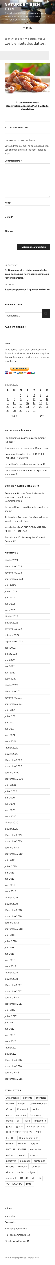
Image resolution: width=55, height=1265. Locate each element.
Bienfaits (41, 1097)
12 (47, 399)
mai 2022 (10, 666)
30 (27, 411)
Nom (8, 202)
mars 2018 (10, 966)
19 (47, 403)
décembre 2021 (13, 691)
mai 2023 (10, 604)
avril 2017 (10, 1035)
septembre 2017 (13, 1003)
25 (40, 407)
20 (7, 407)
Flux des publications (16, 1228)
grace (9, 1126)
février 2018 (11, 972)
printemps (39, 1161)
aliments (27, 1097)
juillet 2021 (10, 716)
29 (20, 411)
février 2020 (11, 822)
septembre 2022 (14, 641)
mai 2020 (10, 804)
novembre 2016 (13, 1066)
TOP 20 (24, 1178)
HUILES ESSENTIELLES (19, 1132)
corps (9, 1115)
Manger (22, 1143)
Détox (9, 1120)
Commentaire (13, 160)
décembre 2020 (13, 760)
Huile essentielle (36, 1126)
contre (35, 1109)
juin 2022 (10, 660)
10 (34, 399)
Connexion (10, 1222)
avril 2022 (10, 672)
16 (27, 403)
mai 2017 (9, 1029)
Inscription (10, 1216)
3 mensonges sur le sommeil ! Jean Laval (26, 448)
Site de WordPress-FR (17, 1241)
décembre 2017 (13, 985)
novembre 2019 (13, 841)
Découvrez (35, 1115)
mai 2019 (10, 878)
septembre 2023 (14, 579)
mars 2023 (10, 610)
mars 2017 (10, 1041)
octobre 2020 (12, 772)
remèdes (36, 1166)
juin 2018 (10, 947)
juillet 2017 (10, 1016)
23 (27, 407)
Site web (9, 231)
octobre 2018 (12, 922)
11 (41, 399)
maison (10, 1143)
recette (10, 1166)
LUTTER (10, 1138)
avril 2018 (10, 960)
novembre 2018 (13, 916)
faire (27, 1120)
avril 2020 (10, 810)
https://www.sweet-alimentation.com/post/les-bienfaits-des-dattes (28, 106)
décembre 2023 (13, 566)
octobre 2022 (12, 635)
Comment (22, 1109)
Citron (9, 1109)
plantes (34, 1155)
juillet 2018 (11, 941)
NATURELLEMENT (16, 1149)
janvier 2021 (11, 754)
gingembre (40, 1120)
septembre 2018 (14, 929)
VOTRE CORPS (14, 1183)
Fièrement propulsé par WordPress (22, 1257)
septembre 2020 (14, 779)
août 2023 (10, 585)
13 (8, 403)
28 (14, 411)
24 (34, 407)
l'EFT (38, 1132)
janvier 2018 (11, 979)
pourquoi (25, 1161)
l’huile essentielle (28, 1138)
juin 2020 (10, 797)
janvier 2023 (11, 622)
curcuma (21, 1115)
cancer (22, 1103)
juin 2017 (9, 1022)
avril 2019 (10, 885)
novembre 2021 (13, 697)
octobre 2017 (12, 997)
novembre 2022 (13, 629)
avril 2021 (10, 735)
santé (20, 1172)
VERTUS (36, 1178)
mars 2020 (10, 816)
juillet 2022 (11, 654)
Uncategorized (18, 127)
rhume (9, 1172)
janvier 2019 (11, 904)
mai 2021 (9, 729)
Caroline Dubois (38, 1103)
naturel (34, 1143)
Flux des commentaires (17, 1235)
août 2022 (10, 647)
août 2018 (10, 935)
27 (7, 411)
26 (47, 407)
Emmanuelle (37, 39)
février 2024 (11, 560)
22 (20, 407)
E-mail (9, 217)
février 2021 (11, 747)
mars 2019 (10, 891)
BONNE (10, 1103)
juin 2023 (10, 597)
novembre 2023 (13, 572)
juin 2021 (9, 722)
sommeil (11, 1178)
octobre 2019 (12, 847)
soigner (32, 1172)
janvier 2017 (11, 1053)
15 (21, 403)
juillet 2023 (11, 591)
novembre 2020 (13, 766)
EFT (19, 1120)
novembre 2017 (13, 991)
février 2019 (11, 897)
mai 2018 (10, 953)
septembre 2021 (13, 704)
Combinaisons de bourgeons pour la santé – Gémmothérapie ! (24, 497)
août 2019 (10, 860)
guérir (19, 1126)
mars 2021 (10, 741)
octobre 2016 (12, 1072)
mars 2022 (10, 679)
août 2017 (10, 1010)
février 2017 (11, 1047)
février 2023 (11, 616)
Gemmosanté (12, 493)
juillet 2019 (11, 866)
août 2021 (10, 710)
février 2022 (11, 685)
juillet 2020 (11, 791)
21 (14, 407)
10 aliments (12, 1097)
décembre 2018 (13, 910)
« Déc (14, 415)
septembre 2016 (14, 1078)
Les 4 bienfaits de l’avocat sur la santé (25, 464)
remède (22, 1166)
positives (11, 1161)
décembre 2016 (13, 1060)
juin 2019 (10, 872)
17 (34, 403)
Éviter (29, 1183)
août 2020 (10, 785)
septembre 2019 (14, 854)
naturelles (35, 1149)
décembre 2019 (13, 835)
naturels (10, 1155)
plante (22, 1155)
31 (34, 411)
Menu (29, 27)
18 (40, 403)
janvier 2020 (11, 828)
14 (14, 403)
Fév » (41, 415)
